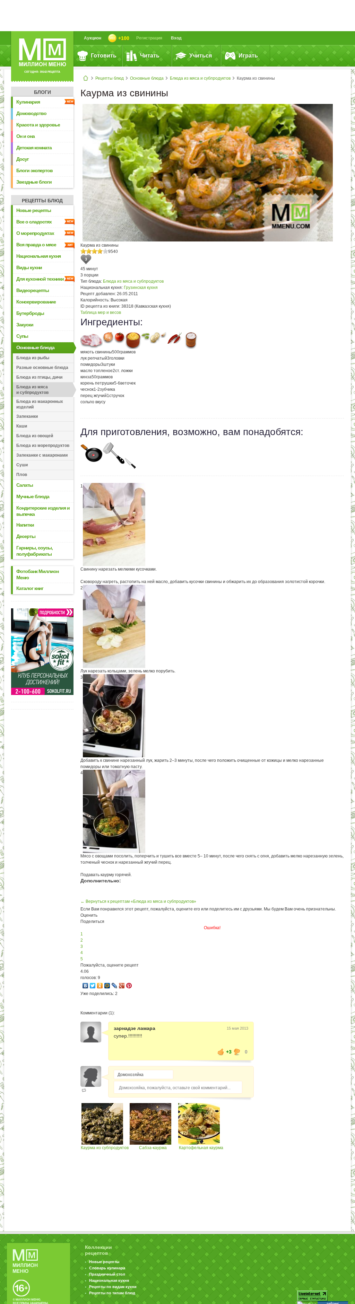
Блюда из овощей (34, 435)
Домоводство (31, 113)
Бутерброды (30, 313)
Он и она (25, 136)
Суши (22, 464)
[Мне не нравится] (237, 1052)
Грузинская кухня (141, 287)
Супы (22, 336)
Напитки (25, 525)
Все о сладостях (34, 221)
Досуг (22, 159)
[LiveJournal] (114, 985)
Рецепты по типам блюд (112, 1293)
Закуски (24, 324)
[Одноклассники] (100, 985)
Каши (21, 426)
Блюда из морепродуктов (42, 445)
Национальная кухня (38, 256)
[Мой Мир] (107, 985)
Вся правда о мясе (36, 244)
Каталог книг (29, 588)
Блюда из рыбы (32, 357)
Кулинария (28, 102)
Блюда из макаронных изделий (39, 404)
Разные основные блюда (42, 367)
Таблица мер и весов (100, 312)
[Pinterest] (129, 985)
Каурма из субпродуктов (105, 1147)
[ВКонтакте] (85, 985)
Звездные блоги (34, 182)
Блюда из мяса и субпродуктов (200, 78)
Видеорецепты (32, 290)
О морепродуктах (35, 233)
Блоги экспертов (34, 170)
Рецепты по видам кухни (113, 1287)
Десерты (25, 536)
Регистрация (149, 38)
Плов (21, 474)
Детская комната (34, 147)
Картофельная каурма (201, 1147)
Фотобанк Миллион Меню (37, 574)
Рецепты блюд (109, 78)
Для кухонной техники (40, 279)
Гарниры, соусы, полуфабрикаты (34, 551)
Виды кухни (29, 267)
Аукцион (92, 38)
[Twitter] (92, 985)
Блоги (42, 92)
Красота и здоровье (38, 124)
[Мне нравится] (221, 1052)
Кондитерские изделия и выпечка (43, 511)
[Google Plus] (121, 985)
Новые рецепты (33, 210)
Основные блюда (147, 78)
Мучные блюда (32, 496)
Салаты (24, 485)
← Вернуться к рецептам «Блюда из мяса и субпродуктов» (138, 901)
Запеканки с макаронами (42, 455)
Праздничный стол (107, 1274)
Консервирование (36, 302)
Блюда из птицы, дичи (39, 377)
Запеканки (27, 416)
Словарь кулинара (107, 1268)
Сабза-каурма (153, 1147)
